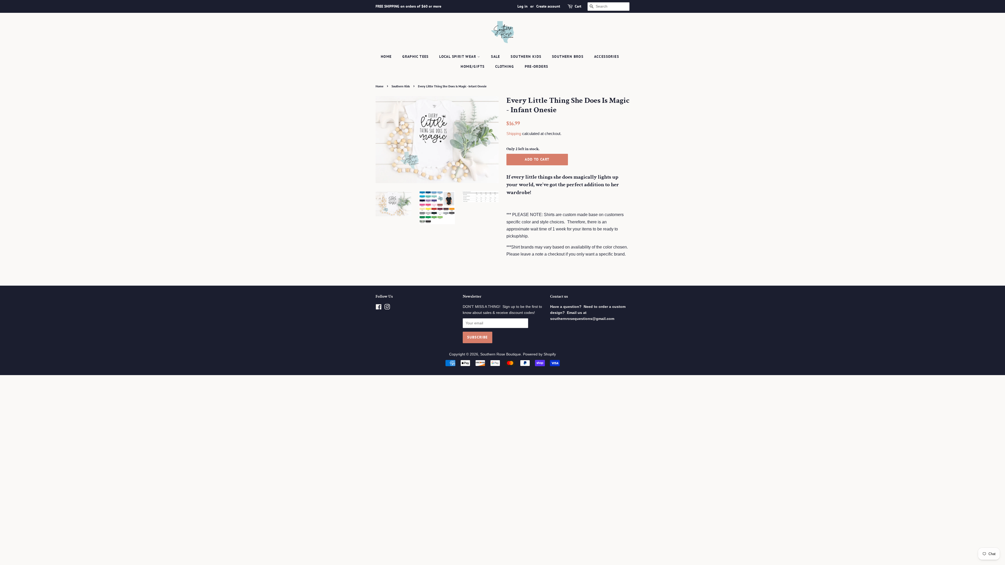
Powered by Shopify (539, 354)
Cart (578, 6)
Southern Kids (526, 56)
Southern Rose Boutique (500, 354)
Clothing (504, 66)
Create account (548, 6)
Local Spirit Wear (458, 56)
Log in (522, 6)
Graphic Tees (415, 56)
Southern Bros (567, 56)
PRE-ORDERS (536, 66)
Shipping (513, 133)
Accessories (606, 56)
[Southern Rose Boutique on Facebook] (379, 308)
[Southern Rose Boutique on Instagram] (387, 308)
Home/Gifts (472, 66)
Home (386, 56)
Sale (495, 56)
